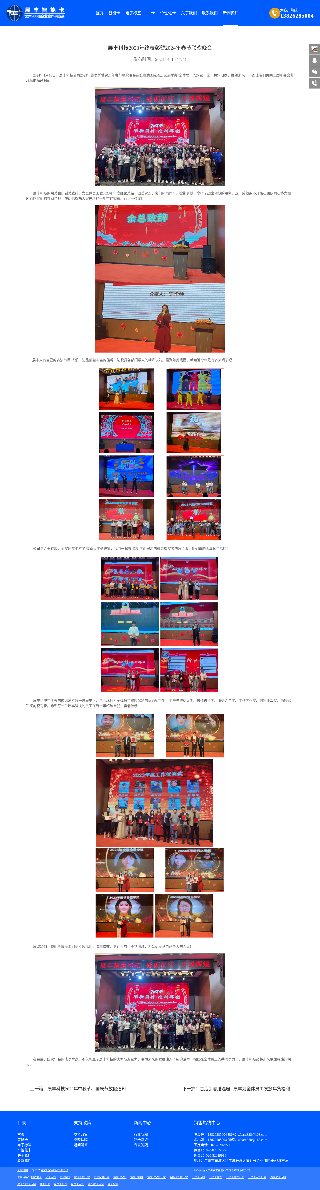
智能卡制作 (136, 1177)
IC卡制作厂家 (82, 1177)
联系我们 (24, 1161)
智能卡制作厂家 (179, 1177)
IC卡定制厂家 (101, 1177)
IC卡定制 (50, 1177)
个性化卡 (168, 13)
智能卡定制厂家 (156, 1177)
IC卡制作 (65, 1177)
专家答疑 (141, 1145)
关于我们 (24, 1155)
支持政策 (81, 1134)
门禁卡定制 (198, 1177)
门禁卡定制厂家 (257, 1177)
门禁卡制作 (215, 1177)
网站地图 (22, 1170)
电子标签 (133, 13)
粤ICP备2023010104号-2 (54, 1170)
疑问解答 (81, 1145)
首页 (99, 13)
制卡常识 (141, 1140)
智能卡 (114, 13)
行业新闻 (141, 1134)
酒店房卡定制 (278, 1177)
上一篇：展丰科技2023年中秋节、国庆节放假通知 (78, 1088)
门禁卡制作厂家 (235, 1177)
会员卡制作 (60, 1184)
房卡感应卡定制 (26, 1184)
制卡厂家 (45, 1184)
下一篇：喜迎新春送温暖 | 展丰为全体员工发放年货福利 (236, 1088)
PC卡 (150, 13)
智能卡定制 (119, 1177)
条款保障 (81, 1140)
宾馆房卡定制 (96, 1184)
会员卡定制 (77, 1184)
